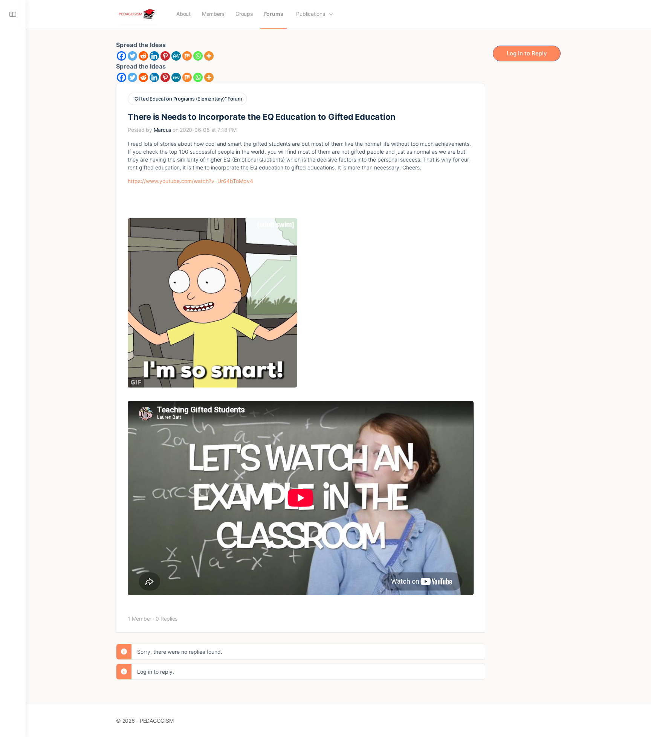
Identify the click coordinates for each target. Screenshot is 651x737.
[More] (209, 56)
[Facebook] (121, 56)
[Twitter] (132, 56)
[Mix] (187, 56)
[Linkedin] (154, 56)
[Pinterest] (165, 56)
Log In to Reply (527, 53)
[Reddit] (143, 56)
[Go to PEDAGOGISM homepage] (137, 13)
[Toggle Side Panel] (13, 14)
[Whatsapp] (198, 56)
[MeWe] (176, 56)
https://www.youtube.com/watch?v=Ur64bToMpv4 (190, 181)
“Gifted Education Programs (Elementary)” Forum (187, 99)
